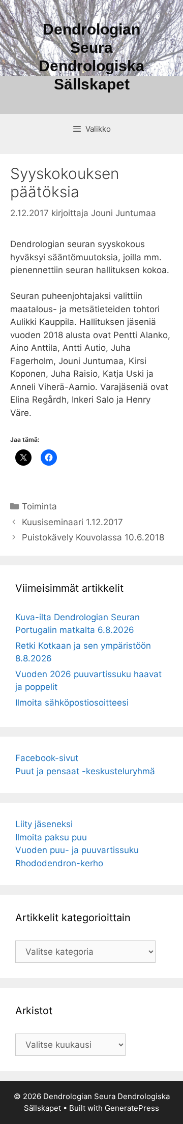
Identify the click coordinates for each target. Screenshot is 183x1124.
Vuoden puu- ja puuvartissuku (77, 850)
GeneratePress (132, 1108)
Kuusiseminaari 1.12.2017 (72, 522)
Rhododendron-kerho (59, 863)
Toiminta (39, 506)
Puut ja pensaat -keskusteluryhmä (85, 771)
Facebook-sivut (46, 758)
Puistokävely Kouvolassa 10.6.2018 (93, 537)
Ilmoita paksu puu (51, 837)
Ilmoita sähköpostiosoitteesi (72, 702)
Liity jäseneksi (44, 824)
